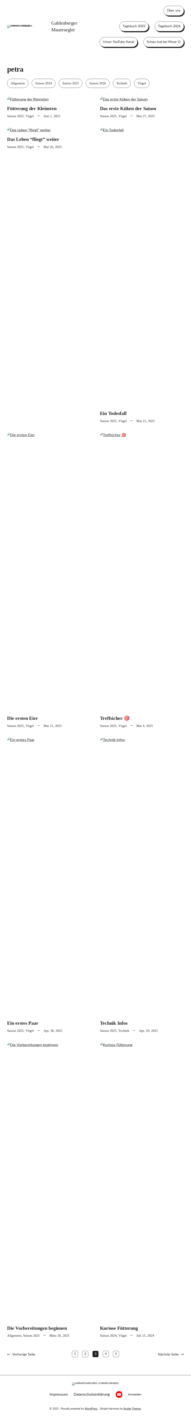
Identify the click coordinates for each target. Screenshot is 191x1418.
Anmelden (134, 1394)
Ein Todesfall (113, 413)
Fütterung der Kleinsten (31, 108)
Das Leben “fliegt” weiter (33, 139)
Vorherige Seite (21, 1354)
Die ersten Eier (22, 718)
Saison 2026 (97, 83)
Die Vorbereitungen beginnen (37, 1328)
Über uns (174, 10)
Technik (121, 83)
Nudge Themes (132, 1409)
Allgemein (18, 83)
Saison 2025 (70, 83)
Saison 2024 (43, 83)
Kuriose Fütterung (119, 1328)
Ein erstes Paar (22, 1023)
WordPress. (91, 1409)
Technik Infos (114, 1023)
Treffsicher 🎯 (115, 718)
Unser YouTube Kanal (118, 41)
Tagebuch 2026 (169, 26)
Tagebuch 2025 (134, 26)
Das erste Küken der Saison (128, 108)
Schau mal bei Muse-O (164, 41)
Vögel (142, 83)
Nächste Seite (171, 1354)
